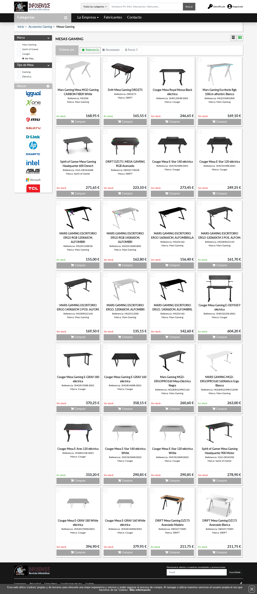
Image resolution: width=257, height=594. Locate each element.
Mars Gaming (29, 44)
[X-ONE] (33, 102)
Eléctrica (26, 76)
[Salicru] (33, 128)
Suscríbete (234, 572)
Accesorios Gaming (40, 27)
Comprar (80, 121)
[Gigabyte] (33, 154)
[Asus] (33, 171)
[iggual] (33, 93)
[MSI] (33, 119)
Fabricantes (113, 17)
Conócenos (20, 584)
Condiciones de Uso (71, 584)
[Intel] (33, 162)
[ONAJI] (33, 111)
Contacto (134, 17)
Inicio (20, 27)
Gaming (26, 72)
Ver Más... (29, 58)
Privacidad (35, 584)
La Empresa (86, 17)
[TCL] (33, 188)
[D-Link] (33, 137)
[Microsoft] (33, 180)
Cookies (90, 584)
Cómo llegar (50, 584)
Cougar (26, 54)
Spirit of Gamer (30, 49)
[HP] (33, 145)
